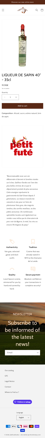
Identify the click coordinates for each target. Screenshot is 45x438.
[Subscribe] (37, 352)
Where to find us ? (12, 392)
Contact (8, 387)
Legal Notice (9, 381)
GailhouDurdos (14, 435)
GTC (6, 376)
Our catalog (9, 370)
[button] (3, 10)
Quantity (5, 92)
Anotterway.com (35, 435)
